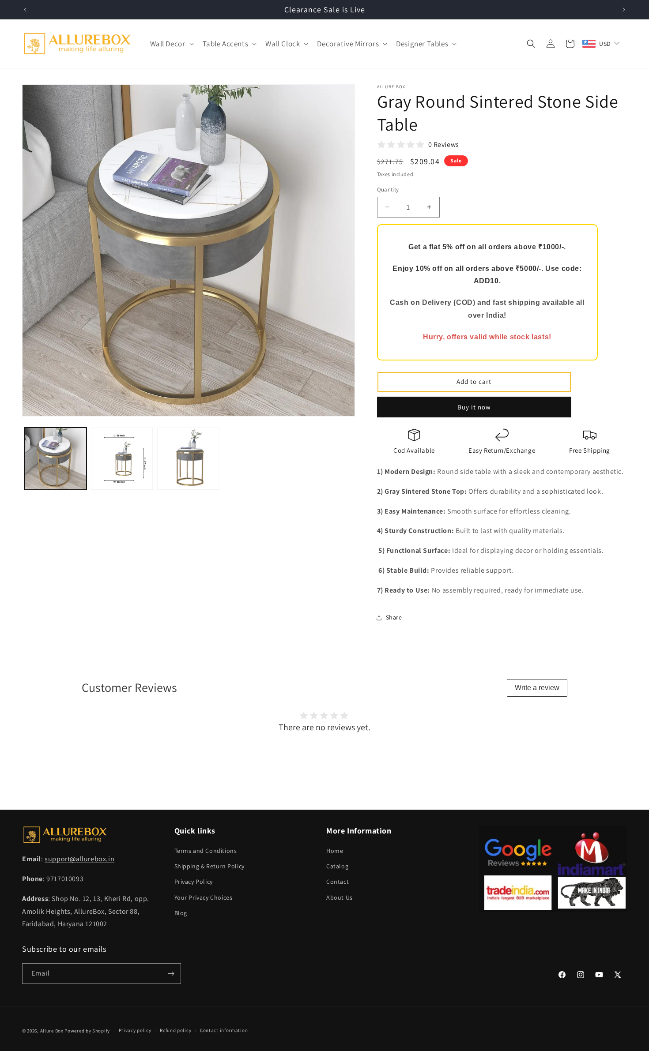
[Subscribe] (171, 973)
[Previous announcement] (25, 9)
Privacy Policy (193, 882)
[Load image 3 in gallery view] (188, 459)
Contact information (224, 1030)
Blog (180, 913)
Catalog (337, 866)
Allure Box (52, 1031)
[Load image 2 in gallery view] (122, 459)
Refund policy (175, 1030)
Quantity (388, 189)
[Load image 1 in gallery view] (55, 459)
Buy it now (474, 407)
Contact (337, 882)
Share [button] (394, 617)
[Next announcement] (624, 9)
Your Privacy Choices (203, 897)
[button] (171, 44)
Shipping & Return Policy (209, 866)
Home (334, 851)
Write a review (537, 687)
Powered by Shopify (87, 1031)
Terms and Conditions (205, 851)
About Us (339, 897)
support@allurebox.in (79, 858)
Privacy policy (135, 1030)
